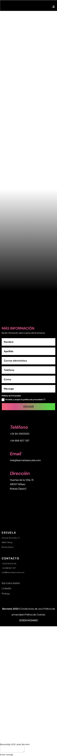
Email (15, 454)
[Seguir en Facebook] (28, 309)
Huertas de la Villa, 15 (22, 480)
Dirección (20, 473)
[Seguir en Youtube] (20, 309)
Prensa (6, 593)
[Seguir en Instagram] (11, 309)
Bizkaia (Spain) (18, 488)
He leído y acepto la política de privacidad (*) (25, 399)
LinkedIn (6, 588)
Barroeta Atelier (11, 583)
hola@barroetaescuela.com (25, 460)
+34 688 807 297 (19, 440)
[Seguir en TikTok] (45, 309)
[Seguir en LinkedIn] (37, 309)
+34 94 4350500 (19, 433)
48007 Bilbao (17, 484)
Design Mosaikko (28, 620)
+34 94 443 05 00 (9, 563)
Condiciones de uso (31, 608)
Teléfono (19, 427)
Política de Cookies (35, 614)
